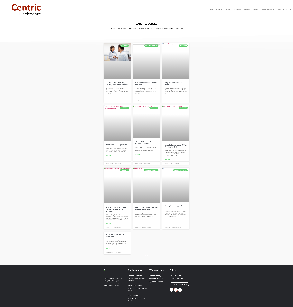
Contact (255, 9)
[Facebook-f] (172, 290)
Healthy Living (122, 28)
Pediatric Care (135, 32)
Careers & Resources (267, 9)
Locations (227, 9)
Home (211, 9)
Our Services (237, 9)
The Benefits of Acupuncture (116, 145)
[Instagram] (180, 290)
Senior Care (145, 32)
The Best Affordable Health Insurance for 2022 (145, 143)
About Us (219, 9)
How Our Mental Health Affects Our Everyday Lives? (146, 208)
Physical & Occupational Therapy (164, 28)
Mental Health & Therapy (145, 28)
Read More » (109, 96)
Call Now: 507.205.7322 (284, 9)
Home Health (132, 28)
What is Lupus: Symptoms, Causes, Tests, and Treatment (117, 84)
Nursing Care (179, 28)
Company (247, 9)
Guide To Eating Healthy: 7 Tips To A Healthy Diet (176, 146)
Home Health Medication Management (115, 235)
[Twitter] (176, 290)
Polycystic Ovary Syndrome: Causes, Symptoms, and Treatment (116, 209)
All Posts (112, 28)
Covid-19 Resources (156, 32)
